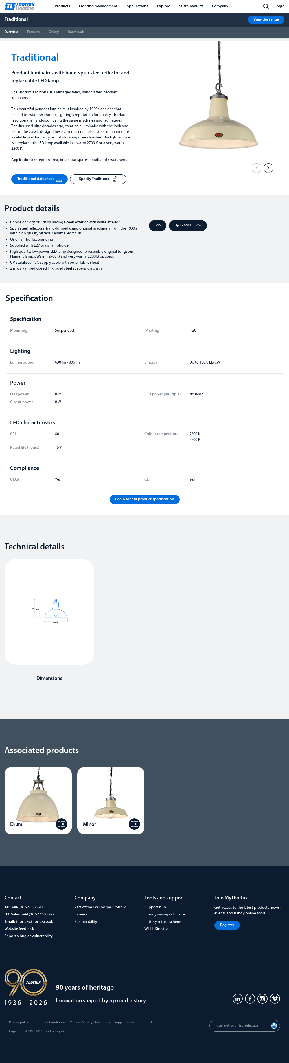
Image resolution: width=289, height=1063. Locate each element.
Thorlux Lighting (55, 1031)
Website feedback (19, 929)
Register (227, 925)
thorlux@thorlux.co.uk (34, 922)
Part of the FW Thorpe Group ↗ (101, 907)
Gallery (54, 32)
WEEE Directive (156, 929)
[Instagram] (262, 998)
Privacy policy (19, 1022)
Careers (81, 914)
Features (33, 32)
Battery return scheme (163, 922)
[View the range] (61, 824)
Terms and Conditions (49, 1022)
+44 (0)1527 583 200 (28, 907)
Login (279, 6)
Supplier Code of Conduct (133, 1022)
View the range (266, 19)
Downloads (76, 32)
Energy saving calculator (164, 914)
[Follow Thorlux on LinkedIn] (237, 998)
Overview (11, 32)
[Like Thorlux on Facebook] (250, 998)
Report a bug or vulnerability (29, 936)
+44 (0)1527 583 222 (38, 914)
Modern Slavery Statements (90, 1022)
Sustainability (86, 922)
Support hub (155, 907)
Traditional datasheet (35, 179)
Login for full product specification (144, 499)
